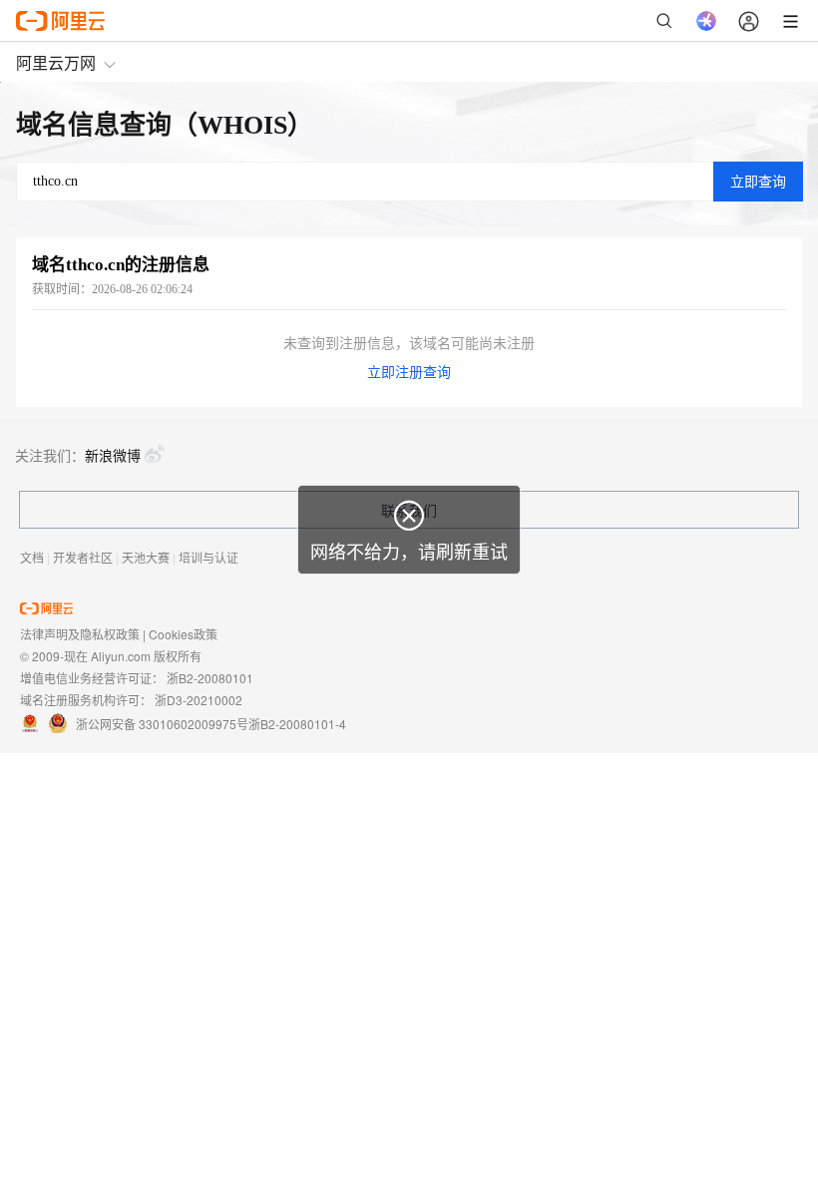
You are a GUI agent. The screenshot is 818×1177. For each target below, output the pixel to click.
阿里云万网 (56, 62)
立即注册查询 (409, 372)
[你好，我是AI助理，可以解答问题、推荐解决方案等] (706, 21)
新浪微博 (113, 455)
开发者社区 (83, 557)
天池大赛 (146, 557)
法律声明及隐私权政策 (80, 633)
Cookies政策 (183, 633)
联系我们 (409, 510)
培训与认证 (208, 557)
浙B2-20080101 (210, 677)
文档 (32, 557)
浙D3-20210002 (198, 699)
